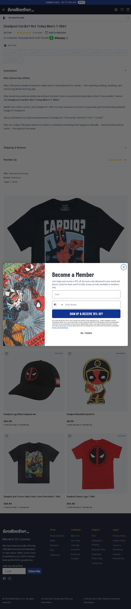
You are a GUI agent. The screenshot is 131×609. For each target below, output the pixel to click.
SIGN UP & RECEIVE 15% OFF (86, 314)
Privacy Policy (57, 327)
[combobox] (58, 304)
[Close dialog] (124, 267)
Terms (66, 327)
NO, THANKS (86, 332)
